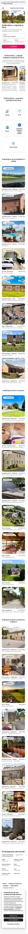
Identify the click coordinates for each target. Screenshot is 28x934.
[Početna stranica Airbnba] (3, 8)
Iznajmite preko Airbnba (17, 8)
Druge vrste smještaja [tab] (7, 855)
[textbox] (7, 42)
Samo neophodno (13, 920)
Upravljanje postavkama (13, 924)
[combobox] (13, 36)
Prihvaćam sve (13, 916)
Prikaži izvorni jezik (7, 3)
